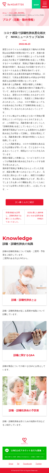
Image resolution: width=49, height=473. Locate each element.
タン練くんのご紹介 (24, 202)
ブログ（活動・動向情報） (17, 13)
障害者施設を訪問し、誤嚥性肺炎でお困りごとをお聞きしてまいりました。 (14, 217)
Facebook (27, 464)
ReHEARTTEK (18, 470)
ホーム (5, 13)
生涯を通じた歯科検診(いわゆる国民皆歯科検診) (35, 215)
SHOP (36, 5)
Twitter (39, 464)
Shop (11, 464)
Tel (18, 464)
